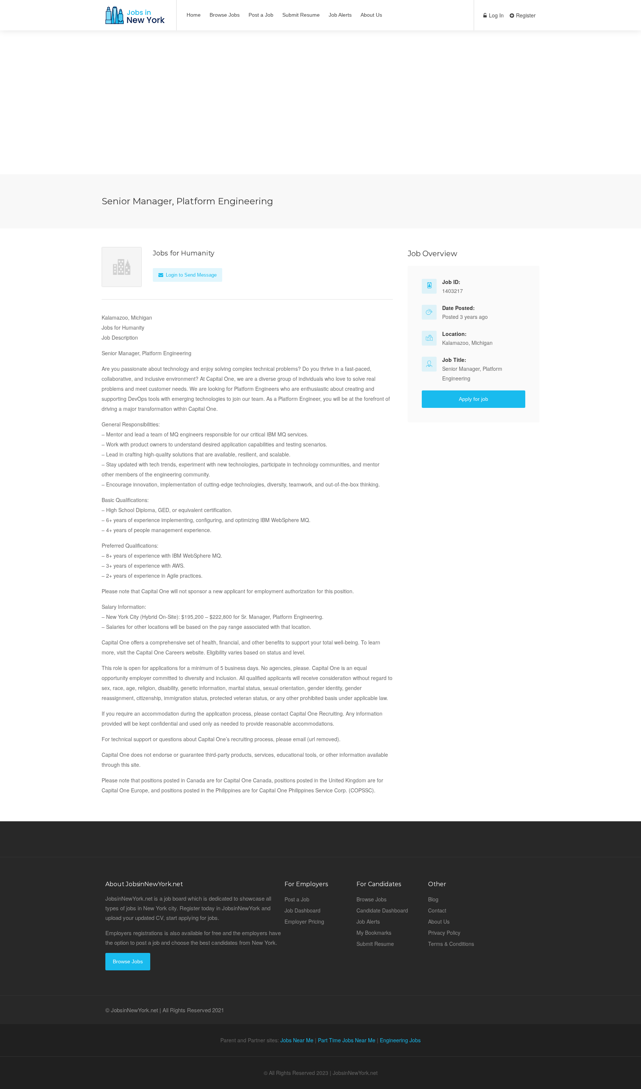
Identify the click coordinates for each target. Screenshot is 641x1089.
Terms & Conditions (451, 943)
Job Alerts (340, 15)
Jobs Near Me (296, 1040)
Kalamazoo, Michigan (467, 342)
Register (525, 15)
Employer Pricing (304, 921)
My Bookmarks (373, 932)
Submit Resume (301, 15)
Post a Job (261, 15)
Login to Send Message (190, 275)
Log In (495, 15)
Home (194, 15)
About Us (371, 15)
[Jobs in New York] (134, 18)
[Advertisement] (320, 122)
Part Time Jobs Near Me (346, 1040)
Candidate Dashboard (382, 910)
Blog (433, 899)
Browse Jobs (225, 15)
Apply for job (473, 399)
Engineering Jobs (400, 1040)
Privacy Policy (444, 932)
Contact (437, 910)
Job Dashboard (302, 910)
